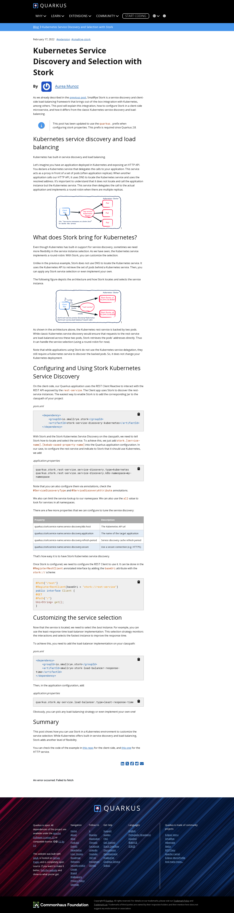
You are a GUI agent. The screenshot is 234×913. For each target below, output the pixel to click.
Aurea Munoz (67, 86)
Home (74, 831)
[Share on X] (127, 763)
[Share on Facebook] (132, 763)
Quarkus (109, 900)
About (74, 834)
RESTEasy (170, 850)
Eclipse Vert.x (171, 834)
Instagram (94, 861)
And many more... (174, 861)
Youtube (93, 853)
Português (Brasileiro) (139, 834)
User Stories (77, 853)
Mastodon (94, 838)
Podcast (75, 842)
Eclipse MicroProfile (175, 857)
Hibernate (170, 842)
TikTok (92, 857)
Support (107, 831)
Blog (36, 27)
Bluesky (93, 834)
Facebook (94, 846)
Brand (74, 873)
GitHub (92, 865)
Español (132, 838)
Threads (93, 842)
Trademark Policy (181, 900)
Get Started (109, 842)
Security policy (78, 865)
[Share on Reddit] (136, 763)
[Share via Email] (141, 763)
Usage (74, 869)
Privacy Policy (78, 880)
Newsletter (76, 850)
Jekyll (35, 857)
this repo (88, 748)
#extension (63, 39)
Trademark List (100, 904)
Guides (106, 834)
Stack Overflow (111, 846)
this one (126, 748)
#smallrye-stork (81, 39)
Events (74, 846)
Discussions (109, 850)
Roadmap (76, 857)
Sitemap (75, 884)
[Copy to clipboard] (139, 414)
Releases (75, 861)
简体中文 (132, 842)
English (132, 831)
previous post (78, 97)
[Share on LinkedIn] (122, 763)
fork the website (49, 870)
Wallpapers (76, 876)
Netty (168, 846)
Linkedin (93, 850)
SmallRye (169, 838)
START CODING (135, 16)
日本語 (131, 846)
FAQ (105, 838)
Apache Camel (172, 853)
